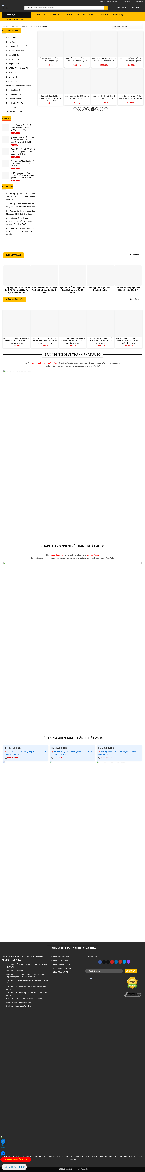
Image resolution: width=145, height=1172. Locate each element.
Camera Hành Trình (14, 59)
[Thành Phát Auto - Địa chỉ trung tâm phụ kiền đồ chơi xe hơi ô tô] (11, 7)
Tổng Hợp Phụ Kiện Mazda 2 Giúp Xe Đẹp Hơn (100, 289)
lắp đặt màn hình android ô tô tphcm (108, 1156)
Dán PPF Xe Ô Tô (13, 73)
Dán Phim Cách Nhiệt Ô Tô (17, 68)
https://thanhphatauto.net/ (21, 1002)
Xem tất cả (134, 255)
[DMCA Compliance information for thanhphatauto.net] (132, 994)
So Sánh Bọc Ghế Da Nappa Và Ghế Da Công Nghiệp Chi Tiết (44, 290)
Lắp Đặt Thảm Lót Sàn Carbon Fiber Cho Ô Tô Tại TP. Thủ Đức (50, 98)
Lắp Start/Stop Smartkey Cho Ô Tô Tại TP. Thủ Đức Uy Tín (104, 59)
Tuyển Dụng (139, 1)
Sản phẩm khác (12, 108)
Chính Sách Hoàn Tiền (61, 972)
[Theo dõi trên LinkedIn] (116, 962)
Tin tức (69, 15)
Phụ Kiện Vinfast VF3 (15, 99)
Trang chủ (5, 26)
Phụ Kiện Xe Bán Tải (14, 103)
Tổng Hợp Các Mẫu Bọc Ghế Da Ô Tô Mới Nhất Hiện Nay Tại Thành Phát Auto (17, 290)
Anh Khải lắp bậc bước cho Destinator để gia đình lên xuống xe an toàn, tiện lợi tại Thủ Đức (20, 221)
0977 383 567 (106, 758)
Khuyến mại (118, 15)
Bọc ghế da (10, 42)
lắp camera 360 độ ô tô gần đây (51, 1156)
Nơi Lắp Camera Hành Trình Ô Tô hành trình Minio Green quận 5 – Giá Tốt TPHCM (44, 341)
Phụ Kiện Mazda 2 (13, 94)
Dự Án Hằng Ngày (85, 15)
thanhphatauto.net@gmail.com (21, 1006)
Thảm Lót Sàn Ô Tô (14, 112)
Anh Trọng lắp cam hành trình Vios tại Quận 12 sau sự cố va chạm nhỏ (20, 205)
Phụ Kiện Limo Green (15, 90)
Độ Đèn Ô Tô (11, 77)
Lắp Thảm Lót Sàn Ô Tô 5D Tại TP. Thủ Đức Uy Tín (104, 97)
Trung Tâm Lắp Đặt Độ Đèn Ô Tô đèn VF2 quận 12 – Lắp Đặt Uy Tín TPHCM (72, 341)
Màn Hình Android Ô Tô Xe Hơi (18, 86)
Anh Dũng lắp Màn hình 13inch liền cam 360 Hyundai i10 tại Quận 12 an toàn (20, 231)
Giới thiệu (126, 1)
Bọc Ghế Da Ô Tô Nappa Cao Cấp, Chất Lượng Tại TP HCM (72, 290)
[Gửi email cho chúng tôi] (108, 962)
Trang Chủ (40, 15)
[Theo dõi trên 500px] (124, 962)
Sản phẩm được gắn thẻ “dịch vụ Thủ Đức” (25, 26)
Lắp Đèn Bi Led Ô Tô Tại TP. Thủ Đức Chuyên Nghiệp (50, 59)
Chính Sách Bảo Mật (60, 960)
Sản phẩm (54, 15)
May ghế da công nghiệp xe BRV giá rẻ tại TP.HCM (128, 289)
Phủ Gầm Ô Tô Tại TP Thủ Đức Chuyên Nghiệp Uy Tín (130, 97)
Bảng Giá (104, 15)
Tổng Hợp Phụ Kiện (14, 19)
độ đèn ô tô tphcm (128, 1156)
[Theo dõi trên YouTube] (120, 962)
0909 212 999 (12, 758)
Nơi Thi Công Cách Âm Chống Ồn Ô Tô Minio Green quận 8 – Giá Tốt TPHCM (128, 341)
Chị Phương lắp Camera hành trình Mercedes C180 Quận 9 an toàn (20, 212)
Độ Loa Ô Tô (11, 81)
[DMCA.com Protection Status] (132, 983)
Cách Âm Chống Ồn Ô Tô (16, 46)
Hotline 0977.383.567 (14, 1167)
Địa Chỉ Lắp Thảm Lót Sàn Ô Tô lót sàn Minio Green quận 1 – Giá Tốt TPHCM (16, 341)
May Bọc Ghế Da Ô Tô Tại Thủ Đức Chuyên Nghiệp (130, 59)
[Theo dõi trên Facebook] (100, 962)
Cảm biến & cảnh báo (15, 51)
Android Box (11, 38)
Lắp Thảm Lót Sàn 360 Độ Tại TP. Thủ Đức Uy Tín (77, 97)
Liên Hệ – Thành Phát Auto (109, 1)
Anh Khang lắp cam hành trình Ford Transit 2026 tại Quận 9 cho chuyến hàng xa (20, 196)
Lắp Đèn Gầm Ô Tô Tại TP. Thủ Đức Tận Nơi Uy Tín (77, 59)
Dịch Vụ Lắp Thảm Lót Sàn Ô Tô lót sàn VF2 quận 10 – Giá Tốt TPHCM (100, 341)
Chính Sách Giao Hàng (61, 964)
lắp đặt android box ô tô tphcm (28, 1156)
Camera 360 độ (12, 55)
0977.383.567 (16, 999)
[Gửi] (106, 8)
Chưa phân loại (12, 64)
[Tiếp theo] (106, 109)
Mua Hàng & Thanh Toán (62, 968)
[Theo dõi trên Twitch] (128, 962)
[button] (121, 8)
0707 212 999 (59, 758)
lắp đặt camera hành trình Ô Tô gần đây (79, 1156)
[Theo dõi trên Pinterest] (112, 962)
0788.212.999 (28, 999)
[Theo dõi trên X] (104, 962)
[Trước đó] (75, 109)
